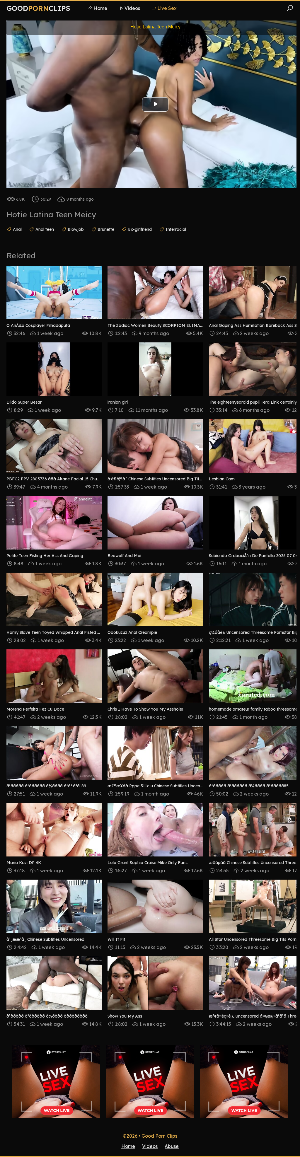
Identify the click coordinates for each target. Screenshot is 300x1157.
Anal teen (44, 229)
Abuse (172, 1146)
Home (100, 8)
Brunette (106, 229)
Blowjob (76, 229)
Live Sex (167, 8)
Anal (17, 229)
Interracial (176, 229)
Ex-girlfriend (140, 229)
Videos (132, 8)
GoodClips (38, 8)
